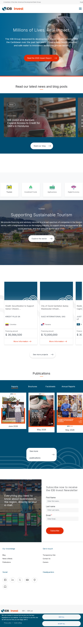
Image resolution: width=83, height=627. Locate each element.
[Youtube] (27, 580)
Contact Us (46, 558)
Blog (4, 555)
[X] (20, 580)
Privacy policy (7, 623)
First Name (51, 497)
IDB (23, 611)
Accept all (61, 624)
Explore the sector (39, 239)
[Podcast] (34, 580)
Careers (45, 562)
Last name (50, 506)
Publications (6, 562)
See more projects (40, 354)
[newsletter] (5, 586)
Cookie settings (18, 623)
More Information (21, 341)
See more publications (35, 454)
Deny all (61, 617)
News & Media (7, 558)
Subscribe (54, 531)
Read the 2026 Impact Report (39, 58)
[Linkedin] (12, 580)
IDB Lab (30, 611)
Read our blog (39, 146)
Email (48, 515)
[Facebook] (5, 580)
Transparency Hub (49, 555)
